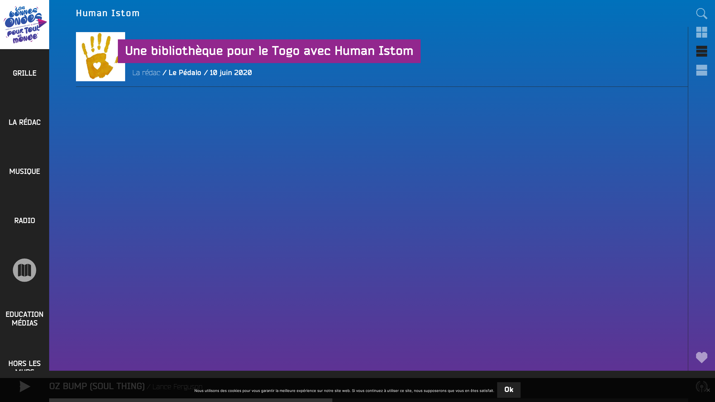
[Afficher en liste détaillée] (701, 70)
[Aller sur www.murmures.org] (24, 270)
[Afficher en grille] (701, 32)
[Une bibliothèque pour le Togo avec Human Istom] (100, 105)
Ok (508, 389)
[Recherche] (701, 13)
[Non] (708, 390)
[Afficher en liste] (701, 51)
